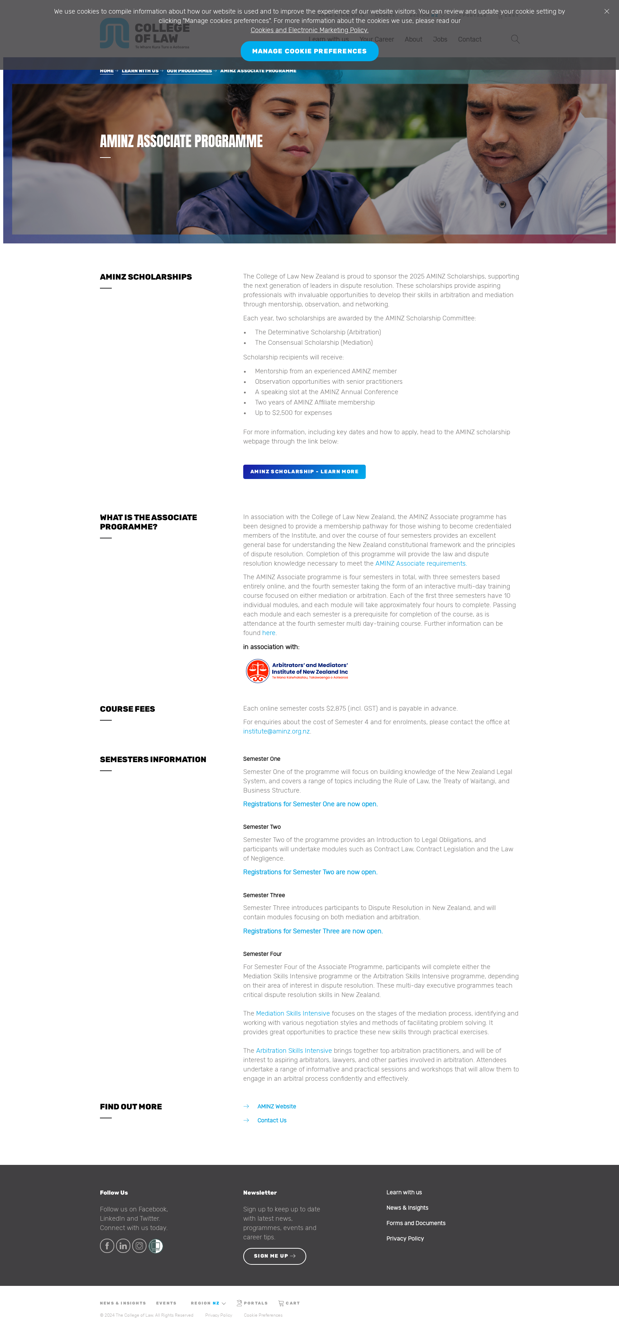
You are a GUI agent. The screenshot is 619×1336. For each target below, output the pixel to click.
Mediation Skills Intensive (293, 1014)
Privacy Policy (405, 1238)
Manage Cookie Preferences (309, 51)
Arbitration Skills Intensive (294, 1051)
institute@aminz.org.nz (276, 731)
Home (107, 70)
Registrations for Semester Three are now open (312, 931)
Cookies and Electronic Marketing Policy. (310, 30)
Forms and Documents (416, 1223)
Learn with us (140, 70)
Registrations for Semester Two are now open (309, 872)
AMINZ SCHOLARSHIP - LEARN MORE (304, 472)
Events (166, 1303)
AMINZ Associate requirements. (421, 564)
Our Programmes (189, 70)
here (268, 633)
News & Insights (407, 1208)
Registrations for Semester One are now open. (310, 804)
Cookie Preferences (263, 1315)
